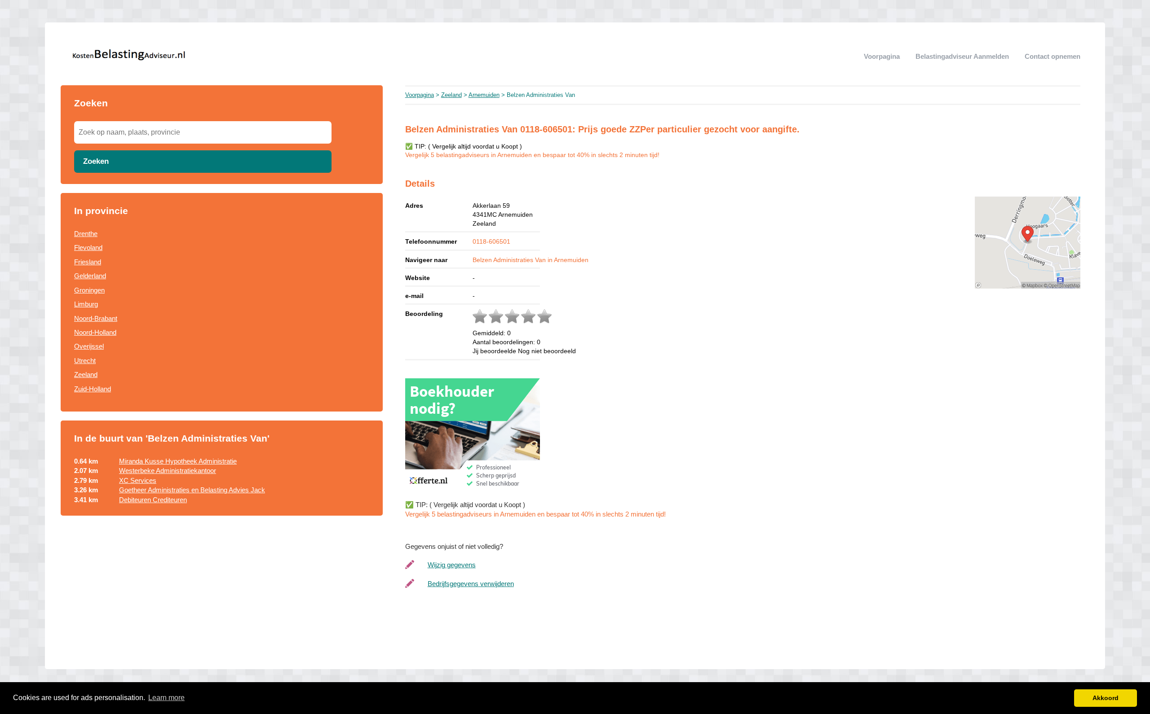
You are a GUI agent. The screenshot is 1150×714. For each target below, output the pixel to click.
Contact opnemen (1052, 56)
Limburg (86, 304)
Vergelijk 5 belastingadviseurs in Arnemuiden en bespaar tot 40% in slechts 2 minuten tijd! (532, 155)
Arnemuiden (484, 95)
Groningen (89, 290)
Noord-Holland (95, 332)
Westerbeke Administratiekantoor (167, 470)
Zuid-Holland (92, 389)
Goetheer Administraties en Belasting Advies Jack (192, 490)
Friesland (87, 262)
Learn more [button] (166, 697)
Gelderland (90, 276)
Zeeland (85, 374)
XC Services (137, 480)
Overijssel (89, 346)
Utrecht (85, 360)
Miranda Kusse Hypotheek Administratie (178, 461)
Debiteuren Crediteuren (153, 500)
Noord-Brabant (95, 318)
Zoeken (96, 161)
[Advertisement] (222, 597)
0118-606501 (491, 241)
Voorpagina (882, 56)
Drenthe (85, 233)
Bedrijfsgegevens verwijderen (471, 583)
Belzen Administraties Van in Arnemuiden (530, 259)
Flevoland (88, 247)
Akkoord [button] (1105, 697)
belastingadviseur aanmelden (962, 56)
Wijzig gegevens (452, 565)
